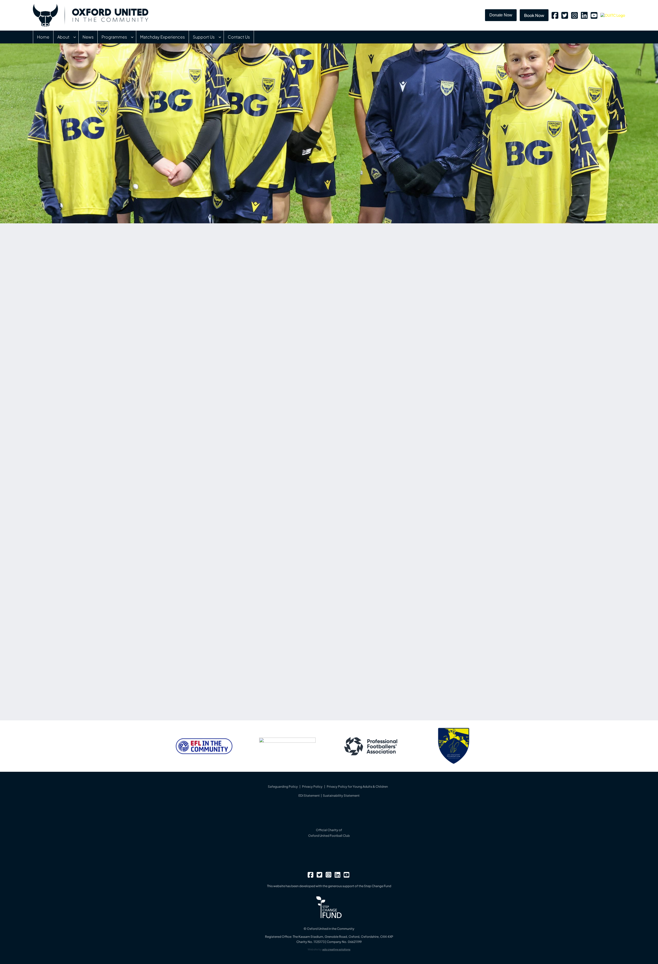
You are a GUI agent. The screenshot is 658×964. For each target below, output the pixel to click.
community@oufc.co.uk (203, 676)
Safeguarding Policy (283, 786)
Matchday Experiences (162, 37)
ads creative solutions (336, 949)
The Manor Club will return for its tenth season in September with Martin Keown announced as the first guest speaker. (424, 349)
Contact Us (239, 37)
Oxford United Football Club (329, 836)
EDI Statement (309, 795)
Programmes (114, 37)
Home (43, 37)
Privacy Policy (312, 786)
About (63, 37)
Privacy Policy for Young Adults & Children (357, 786)
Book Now (534, 15)
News (88, 37)
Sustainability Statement (341, 795)
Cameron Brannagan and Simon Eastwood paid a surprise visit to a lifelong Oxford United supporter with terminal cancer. (424, 302)
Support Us (204, 37)
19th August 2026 (385, 387)
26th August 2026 (385, 293)
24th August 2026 (385, 340)
